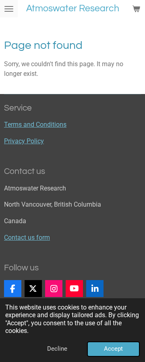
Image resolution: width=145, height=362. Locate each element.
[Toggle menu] (9, 8)
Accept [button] (113, 348)
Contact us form (27, 237)
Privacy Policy (24, 141)
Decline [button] (57, 348)
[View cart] (136, 8)
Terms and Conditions (35, 124)
